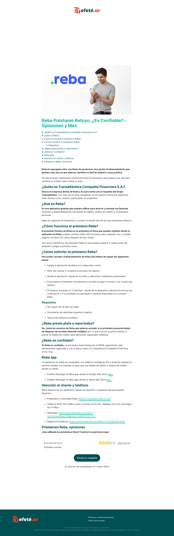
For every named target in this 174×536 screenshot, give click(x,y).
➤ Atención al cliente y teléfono (58, 158)
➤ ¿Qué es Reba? (50, 135)
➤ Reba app (48, 155)
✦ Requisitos (52, 145)
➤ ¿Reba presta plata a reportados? (60, 148)
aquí (110, 374)
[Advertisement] (87, 41)
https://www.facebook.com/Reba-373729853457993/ (97, 421)
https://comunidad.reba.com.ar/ (95, 398)
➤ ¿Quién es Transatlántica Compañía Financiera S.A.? (69, 132)
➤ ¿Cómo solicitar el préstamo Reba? (61, 142)
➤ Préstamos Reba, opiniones (57, 161)
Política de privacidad (96, 521)
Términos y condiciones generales (101, 517)
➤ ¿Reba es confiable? (53, 151)
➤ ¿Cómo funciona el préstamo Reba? (61, 138)
